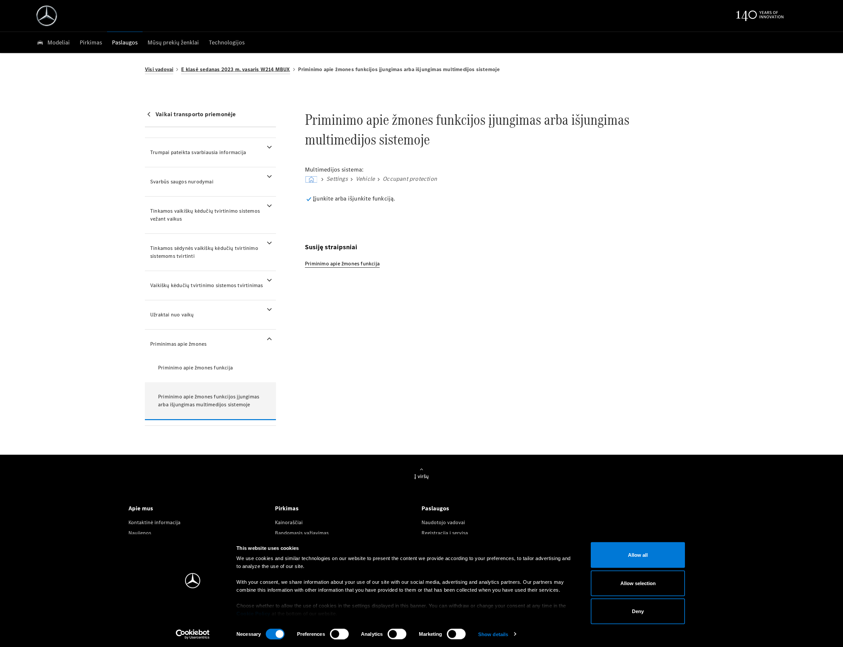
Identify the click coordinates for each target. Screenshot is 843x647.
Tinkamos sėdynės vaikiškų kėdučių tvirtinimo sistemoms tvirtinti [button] (204, 252)
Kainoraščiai (289, 522)
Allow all (638, 555)
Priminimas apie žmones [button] (178, 343)
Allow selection (638, 583)
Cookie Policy (253, 613)
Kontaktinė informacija (154, 522)
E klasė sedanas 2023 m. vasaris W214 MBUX (235, 69)
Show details (493, 634)
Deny (638, 611)
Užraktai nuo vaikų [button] (172, 314)
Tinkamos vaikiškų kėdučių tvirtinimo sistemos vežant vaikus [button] (205, 214)
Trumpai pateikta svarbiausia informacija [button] (198, 152)
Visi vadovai (159, 69)
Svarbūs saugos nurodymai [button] (181, 181)
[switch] (339, 634)
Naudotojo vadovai (443, 522)
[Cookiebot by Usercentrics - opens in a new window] (193, 634)
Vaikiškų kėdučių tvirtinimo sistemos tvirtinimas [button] (206, 285)
